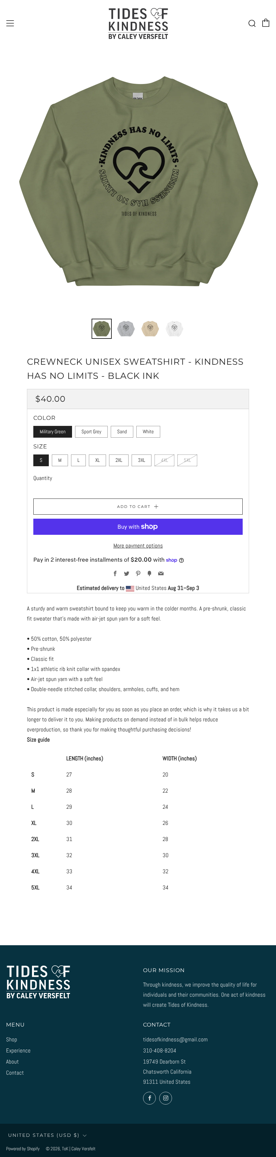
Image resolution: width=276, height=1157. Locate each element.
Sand (122, 431)
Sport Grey (91, 431)
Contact (15, 1072)
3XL (141, 460)
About (12, 1061)
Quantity (42, 478)
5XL (187, 460)
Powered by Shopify (23, 1149)
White (148, 431)
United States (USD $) (44, 1135)
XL (97, 460)
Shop (11, 1039)
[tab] (102, 329)
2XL (118, 460)
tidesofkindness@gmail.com (175, 1039)
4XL (164, 460)
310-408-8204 (159, 1050)
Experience (18, 1050)
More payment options (138, 545)
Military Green (53, 431)
